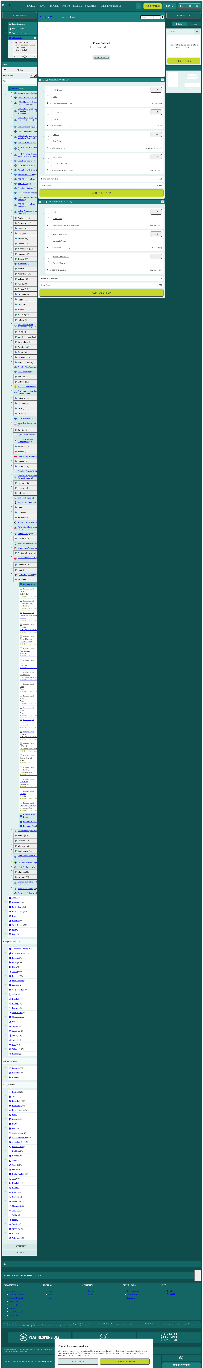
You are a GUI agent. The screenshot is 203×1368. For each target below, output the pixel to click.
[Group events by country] (35, 76)
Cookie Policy (87, 1355)
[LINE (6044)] (40, 17)
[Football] (46, 17)
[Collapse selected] (31, 76)
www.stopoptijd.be (45, 1361)
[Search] (163, 17)
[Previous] (35, 38)
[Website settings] (181, 6)
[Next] (46, 80)
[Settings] (197, 31)
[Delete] (162, 80)
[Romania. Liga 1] (51, 17)
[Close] (199, 70)
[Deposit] (138, 6)
